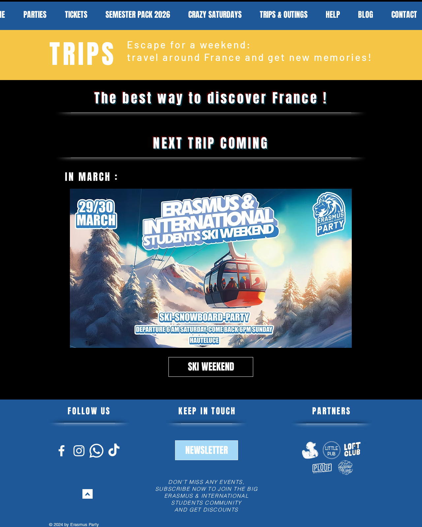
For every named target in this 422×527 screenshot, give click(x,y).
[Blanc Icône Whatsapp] (96, 450)
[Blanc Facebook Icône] (61, 450)
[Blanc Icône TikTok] (113, 450)
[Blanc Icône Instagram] (79, 450)
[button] (206, 450)
